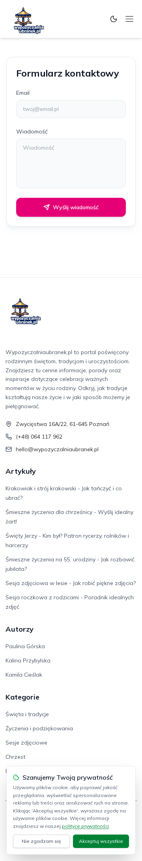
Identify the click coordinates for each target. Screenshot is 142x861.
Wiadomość (32, 131)
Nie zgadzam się (41, 841)
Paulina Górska (25, 646)
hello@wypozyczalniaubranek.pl (57, 449)
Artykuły (21, 471)
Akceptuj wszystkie (101, 841)
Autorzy (20, 629)
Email (23, 92)
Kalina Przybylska (28, 660)
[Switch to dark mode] (113, 19)
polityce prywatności (85, 826)
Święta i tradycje (27, 714)
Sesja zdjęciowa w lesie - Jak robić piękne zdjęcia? (71, 583)
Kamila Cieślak (24, 674)
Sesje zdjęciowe (26, 742)
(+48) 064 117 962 (39, 436)
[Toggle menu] (129, 19)
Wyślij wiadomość (76, 207)
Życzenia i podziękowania (39, 728)
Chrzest (15, 756)
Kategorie (22, 697)
